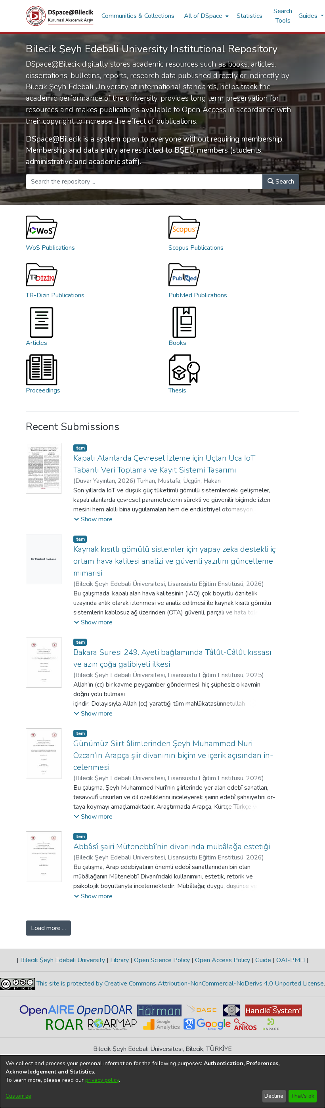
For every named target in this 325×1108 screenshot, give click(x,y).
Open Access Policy (222, 960)
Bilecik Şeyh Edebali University (63, 960)
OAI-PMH (290, 960)
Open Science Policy (161, 960)
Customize (18, 1096)
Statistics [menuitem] (249, 15)
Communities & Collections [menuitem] (137, 15)
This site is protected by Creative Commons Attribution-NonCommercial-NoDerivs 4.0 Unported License (179, 983)
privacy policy (102, 1080)
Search (284, 181)
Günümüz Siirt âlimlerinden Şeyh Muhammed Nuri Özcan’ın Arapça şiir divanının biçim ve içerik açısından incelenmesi (173, 755)
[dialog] (162, 1081)
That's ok (302, 1096)
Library (119, 960)
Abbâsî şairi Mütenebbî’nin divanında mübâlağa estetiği (171, 846)
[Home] (60, 16)
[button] (93, 519)
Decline (273, 1096)
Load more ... (48, 928)
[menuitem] (205, 16)
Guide (263, 960)
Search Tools (282, 16)
